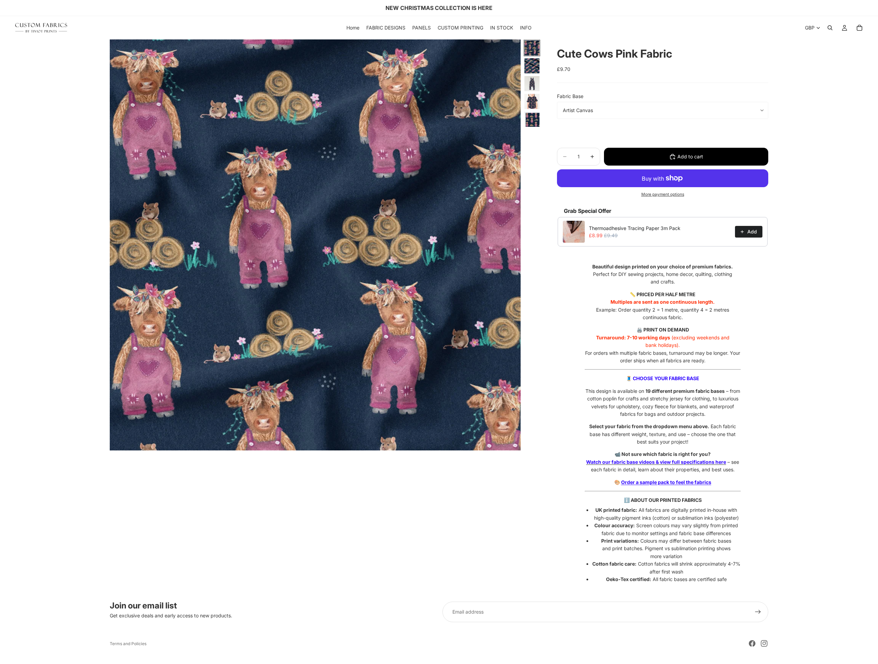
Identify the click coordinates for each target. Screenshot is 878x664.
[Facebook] (752, 643)
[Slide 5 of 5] (531, 119)
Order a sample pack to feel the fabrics (666, 482)
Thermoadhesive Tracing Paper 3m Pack (634, 228)
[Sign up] (758, 612)
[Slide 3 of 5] (531, 83)
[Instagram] (764, 643)
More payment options (662, 194)
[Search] (830, 27)
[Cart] (859, 27)
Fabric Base (570, 96)
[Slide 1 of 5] (531, 48)
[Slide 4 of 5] (531, 101)
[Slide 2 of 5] (531, 65)
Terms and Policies (128, 643)
